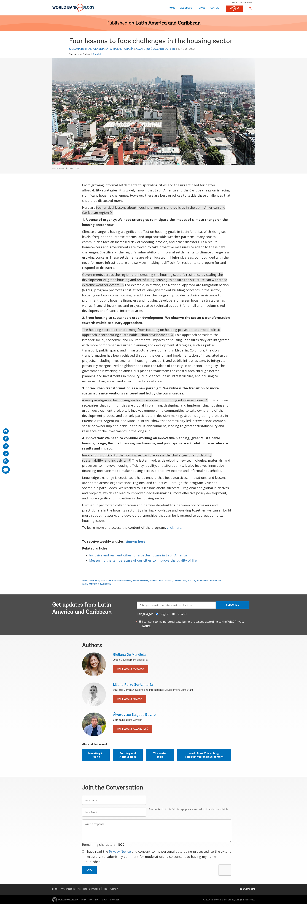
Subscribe (232, 605)
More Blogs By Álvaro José (132, 728)
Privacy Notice (120, 851)
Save (89, 870)
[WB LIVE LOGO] (234, 8)
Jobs (105, 888)
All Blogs (186, 8)
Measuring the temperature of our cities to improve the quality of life (143, 560)
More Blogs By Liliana (129, 698)
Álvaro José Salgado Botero (155, 48)
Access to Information (89, 888)
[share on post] (6, 446)
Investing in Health (95, 754)
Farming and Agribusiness (128, 754)
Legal (55, 888)
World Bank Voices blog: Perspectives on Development (204, 754)
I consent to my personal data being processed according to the (193, 624)
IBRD (83, 899)
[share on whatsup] (6, 461)
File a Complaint (247, 888)
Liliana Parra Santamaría (116, 48)
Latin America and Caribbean (168, 23)
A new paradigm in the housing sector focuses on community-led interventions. (143, 400)
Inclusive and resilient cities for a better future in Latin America (138, 555)
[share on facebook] (6, 439)
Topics (201, 8)
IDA (90, 899)
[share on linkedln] (6, 453)
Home (172, 8)
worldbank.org (242, 2)
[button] (250, 8)
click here (174, 527)
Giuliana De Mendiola (83, 48)
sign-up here (135, 541)
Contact (216, 8)
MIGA (104, 899)
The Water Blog (160, 754)
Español (97, 54)
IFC (97, 899)
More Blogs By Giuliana (130, 668)
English (86, 54)
